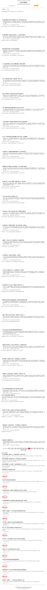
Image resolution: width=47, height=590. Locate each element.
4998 (15, 448)
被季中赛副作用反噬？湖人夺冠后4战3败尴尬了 (11, 48)
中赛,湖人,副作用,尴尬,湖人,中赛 (14, 53)
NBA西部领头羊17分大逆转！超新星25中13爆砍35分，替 (13, 285)
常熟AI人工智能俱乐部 (28, 587)
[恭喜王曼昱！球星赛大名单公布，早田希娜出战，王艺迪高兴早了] (12, 350)
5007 (40, 448)
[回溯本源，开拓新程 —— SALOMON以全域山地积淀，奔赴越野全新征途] (5, 576)
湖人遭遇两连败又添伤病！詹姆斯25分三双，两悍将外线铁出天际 (14, 20)
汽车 (28, 0)
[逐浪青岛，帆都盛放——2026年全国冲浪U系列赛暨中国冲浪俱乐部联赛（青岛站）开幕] (5, 507)
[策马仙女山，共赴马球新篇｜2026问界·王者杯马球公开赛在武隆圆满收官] (5, 535)
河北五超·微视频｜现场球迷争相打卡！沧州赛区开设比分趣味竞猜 (14, 458)
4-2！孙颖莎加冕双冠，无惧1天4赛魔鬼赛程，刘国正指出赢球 (13, 63)
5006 (37, 448)
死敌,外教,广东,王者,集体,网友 (14, 126)
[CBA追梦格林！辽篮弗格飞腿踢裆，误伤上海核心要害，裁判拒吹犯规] (13, 216)
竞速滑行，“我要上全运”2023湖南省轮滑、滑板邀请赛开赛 (13, 240)
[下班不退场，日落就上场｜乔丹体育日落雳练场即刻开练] (5, 518)
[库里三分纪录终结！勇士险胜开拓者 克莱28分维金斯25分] (11, 85)
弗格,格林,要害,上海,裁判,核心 (14, 230)
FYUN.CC (21, 587)
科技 (24, 4)
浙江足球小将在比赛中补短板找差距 (9, 479)
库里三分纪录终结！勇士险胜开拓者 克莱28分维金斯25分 (12, 93)
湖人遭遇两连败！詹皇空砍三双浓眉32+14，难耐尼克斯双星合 (13, 34)
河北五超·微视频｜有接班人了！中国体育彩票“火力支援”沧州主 (13, 454)
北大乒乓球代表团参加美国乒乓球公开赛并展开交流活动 (12, 388)
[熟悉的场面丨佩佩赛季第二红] (6, 431)
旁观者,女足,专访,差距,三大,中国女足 (15, 83)
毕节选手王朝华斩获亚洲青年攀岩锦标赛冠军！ (11, 559)
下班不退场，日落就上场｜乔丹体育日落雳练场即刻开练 (12, 522)
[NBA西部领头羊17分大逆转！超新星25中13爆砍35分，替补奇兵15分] (13, 276)
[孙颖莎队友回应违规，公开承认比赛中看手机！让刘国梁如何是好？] (12, 336)
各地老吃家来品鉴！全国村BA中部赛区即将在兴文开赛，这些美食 (14, 490)
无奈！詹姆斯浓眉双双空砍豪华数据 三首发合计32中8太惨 (13, 107)
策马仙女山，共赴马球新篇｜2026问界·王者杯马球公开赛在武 (13, 538)
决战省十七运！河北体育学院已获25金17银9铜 (11, 549)
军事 (23, 4)
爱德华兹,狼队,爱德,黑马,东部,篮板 (15, 274)
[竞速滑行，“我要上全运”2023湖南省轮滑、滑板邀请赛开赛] (11, 231)
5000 (21, 448)
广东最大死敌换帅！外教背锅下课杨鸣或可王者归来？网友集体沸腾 (14, 121)
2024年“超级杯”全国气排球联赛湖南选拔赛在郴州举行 (12, 329)
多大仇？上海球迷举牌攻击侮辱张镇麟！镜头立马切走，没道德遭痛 (14, 136)
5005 (34, 448)
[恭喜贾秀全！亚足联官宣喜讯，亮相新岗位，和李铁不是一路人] (12, 365)
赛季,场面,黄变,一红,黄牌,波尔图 (14, 444)
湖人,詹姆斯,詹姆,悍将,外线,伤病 (14, 24)
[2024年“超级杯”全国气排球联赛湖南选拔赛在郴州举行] (10, 321)
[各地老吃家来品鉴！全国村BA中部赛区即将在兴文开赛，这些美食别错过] (5, 486)
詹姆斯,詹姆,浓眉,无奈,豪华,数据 (14, 111)
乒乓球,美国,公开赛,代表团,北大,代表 (15, 393)
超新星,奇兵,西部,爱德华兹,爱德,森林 (15, 289)
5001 (24, 448)
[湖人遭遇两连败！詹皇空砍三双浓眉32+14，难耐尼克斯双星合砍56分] (13, 26)
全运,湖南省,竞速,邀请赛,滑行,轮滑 (15, 245)
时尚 (23, 0)
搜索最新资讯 (36, 5)
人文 (26, 0)
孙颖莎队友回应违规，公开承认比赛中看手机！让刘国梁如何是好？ (14, 344)
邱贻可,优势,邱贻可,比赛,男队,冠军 (15, 186)
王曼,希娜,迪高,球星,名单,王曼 (14, 363)
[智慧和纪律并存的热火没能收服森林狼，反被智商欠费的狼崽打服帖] (12, 291)
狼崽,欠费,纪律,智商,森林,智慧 (14, 304)
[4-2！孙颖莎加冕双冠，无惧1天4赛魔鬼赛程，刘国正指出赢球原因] (12, 55)
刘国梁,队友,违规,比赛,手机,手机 (14, 348)
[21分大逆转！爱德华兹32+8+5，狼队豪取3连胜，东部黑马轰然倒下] (12, 261)
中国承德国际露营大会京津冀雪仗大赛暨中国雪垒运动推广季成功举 (14, 500)
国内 (18, 0)
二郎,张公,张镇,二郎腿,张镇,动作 (14, 171)
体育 (18, 4)
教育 (28, 4)
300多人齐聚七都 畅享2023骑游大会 (8, 395)
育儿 (29, 4)
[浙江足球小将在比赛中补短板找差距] (5, 476)
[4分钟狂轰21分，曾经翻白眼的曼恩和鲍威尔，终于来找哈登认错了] (12, 142)
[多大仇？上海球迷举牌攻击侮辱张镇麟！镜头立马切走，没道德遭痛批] (13, 128)
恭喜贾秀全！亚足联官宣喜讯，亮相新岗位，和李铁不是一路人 (14, 373)
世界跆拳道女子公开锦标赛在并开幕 (8, 469)
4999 (18, 448)
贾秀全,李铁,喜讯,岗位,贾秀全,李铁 (15, 378)
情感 (24, 0)
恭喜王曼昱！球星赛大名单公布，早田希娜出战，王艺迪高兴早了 (14, 358)
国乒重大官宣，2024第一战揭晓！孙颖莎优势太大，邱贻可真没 (14, 181)
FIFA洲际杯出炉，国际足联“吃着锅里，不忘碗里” (11, 255)
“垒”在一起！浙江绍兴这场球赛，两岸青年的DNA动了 (12, 527)
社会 (21, 0)
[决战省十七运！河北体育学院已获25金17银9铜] (5, 545)
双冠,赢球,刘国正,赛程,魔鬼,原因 (14, 68)
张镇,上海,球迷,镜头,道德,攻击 (14, 141)
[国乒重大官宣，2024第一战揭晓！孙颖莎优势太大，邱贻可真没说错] (12, 172)
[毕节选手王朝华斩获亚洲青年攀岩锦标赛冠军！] (5, 555)
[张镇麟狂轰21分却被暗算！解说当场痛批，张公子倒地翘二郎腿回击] (12, 157)
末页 (25, 450)
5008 (43, 448)
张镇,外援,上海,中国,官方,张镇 (14, 215)
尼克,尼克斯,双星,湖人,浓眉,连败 (14, 38)
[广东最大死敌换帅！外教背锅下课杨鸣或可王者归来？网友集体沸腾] (12, 113)
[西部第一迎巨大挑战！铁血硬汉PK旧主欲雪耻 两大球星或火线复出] (12, 401)
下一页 (22, 450)
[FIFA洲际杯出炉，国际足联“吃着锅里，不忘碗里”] (9, 246)
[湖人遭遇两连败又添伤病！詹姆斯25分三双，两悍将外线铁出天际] (12, 11)
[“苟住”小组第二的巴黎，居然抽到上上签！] (8, 187)
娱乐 (19, 4)
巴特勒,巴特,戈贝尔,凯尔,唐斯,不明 (15, 319)
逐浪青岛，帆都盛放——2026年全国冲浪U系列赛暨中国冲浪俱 (13, 510)
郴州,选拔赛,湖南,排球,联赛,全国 (14, 334)
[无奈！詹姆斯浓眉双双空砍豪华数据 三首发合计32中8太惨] (11, 99)
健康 (29, 0)
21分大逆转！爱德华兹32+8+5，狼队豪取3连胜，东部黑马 (13, 270)
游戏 (26, 4)
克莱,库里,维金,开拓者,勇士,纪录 (14, 97)
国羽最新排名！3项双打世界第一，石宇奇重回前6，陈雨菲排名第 (14, 425)
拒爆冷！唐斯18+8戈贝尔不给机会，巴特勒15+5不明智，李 (13, 314)
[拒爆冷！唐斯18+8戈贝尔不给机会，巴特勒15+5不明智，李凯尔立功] (13, 306)
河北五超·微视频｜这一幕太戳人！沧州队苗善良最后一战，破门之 (14, 464)
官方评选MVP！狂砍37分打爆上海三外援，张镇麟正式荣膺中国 (14, 211)
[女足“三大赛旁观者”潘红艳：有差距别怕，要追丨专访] (10, 70)
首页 (9, 448)
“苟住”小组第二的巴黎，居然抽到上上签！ (10, 196)
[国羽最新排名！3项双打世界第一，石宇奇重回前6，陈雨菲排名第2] (12, 416)
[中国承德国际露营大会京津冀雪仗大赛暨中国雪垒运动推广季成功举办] (5, 496)
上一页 (12, 448)
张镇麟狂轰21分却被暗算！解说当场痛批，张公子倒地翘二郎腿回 (14, 166)
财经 (21, 4)
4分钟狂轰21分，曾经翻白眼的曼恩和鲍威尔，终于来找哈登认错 (14, 151)
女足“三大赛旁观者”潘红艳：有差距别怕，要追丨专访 (12, 78)
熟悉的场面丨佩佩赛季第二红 (7, 440)
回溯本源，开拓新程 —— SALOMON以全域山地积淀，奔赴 (13, 580)
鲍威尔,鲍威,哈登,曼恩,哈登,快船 (14, 156)
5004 (32, 448)
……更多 (4, 23)
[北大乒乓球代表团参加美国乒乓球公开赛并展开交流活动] (11, 380)
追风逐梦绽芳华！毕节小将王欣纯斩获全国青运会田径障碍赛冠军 (14, 569)
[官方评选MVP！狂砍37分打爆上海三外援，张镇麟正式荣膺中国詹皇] (12, 202)
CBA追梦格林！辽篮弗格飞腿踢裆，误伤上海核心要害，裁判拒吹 (14, 225)
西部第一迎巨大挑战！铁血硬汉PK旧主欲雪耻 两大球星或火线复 (14, 410)
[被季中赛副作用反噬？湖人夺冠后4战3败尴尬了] (9, 40)
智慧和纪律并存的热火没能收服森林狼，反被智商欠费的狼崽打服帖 (14, 299)
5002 (26, 448)
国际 (19, 0)
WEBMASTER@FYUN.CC (26, 588)
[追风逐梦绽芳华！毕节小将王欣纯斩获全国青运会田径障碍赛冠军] (5, 566)
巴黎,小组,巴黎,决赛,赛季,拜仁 (14, 201)
